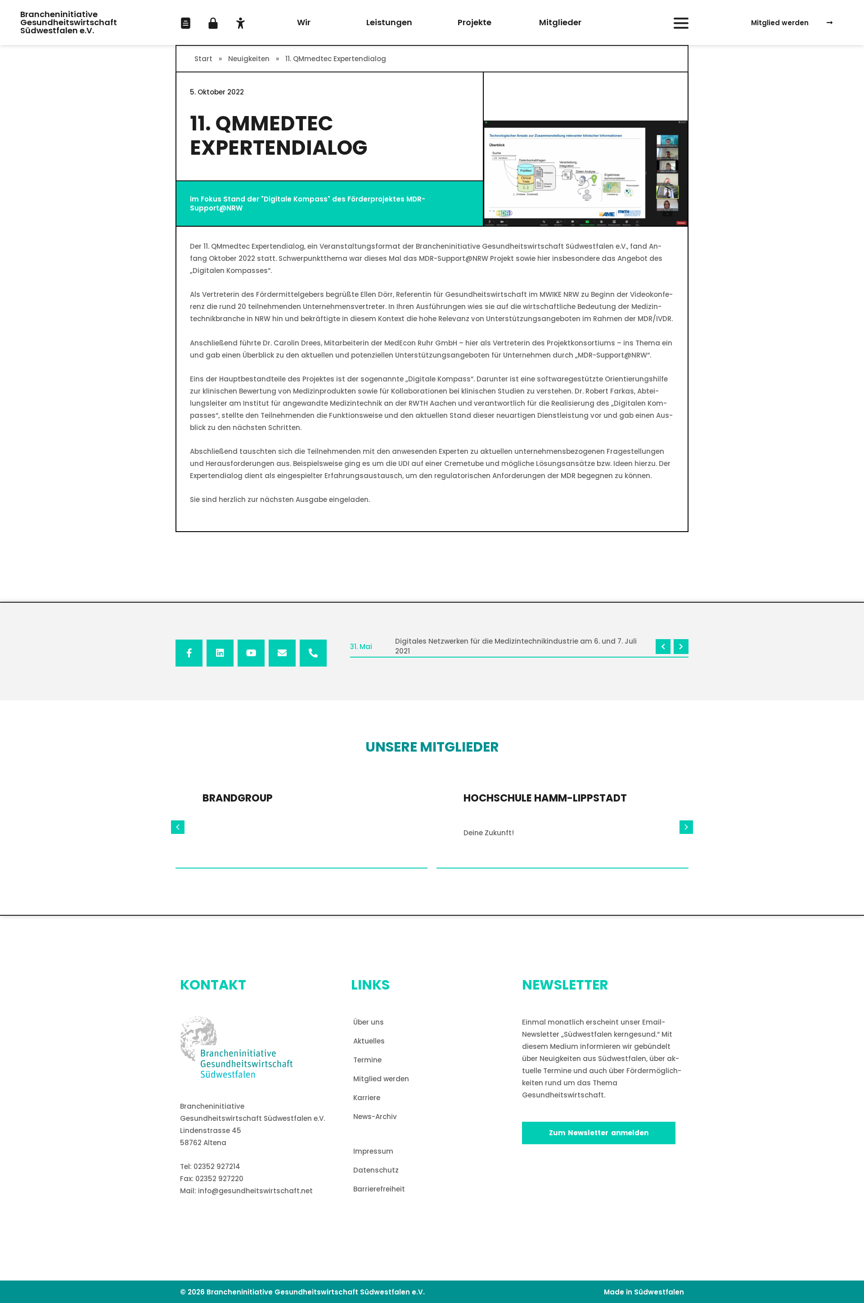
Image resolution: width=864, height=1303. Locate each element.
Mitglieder (560, 22)
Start (203, 58)
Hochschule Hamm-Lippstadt (545, 798)
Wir (303, 22)
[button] (185, 23)
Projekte (474, 22)
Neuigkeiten (249, 58)
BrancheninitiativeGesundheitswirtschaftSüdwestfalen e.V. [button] (68, 22)
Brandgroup (237, 798)
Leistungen (389, 22)
